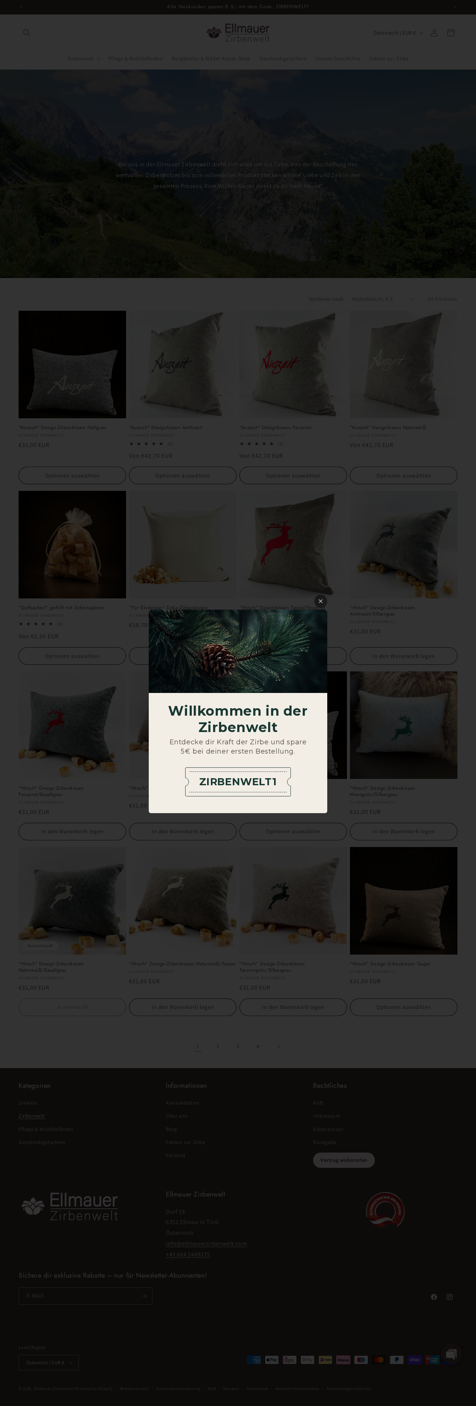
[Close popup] (320, 601)
